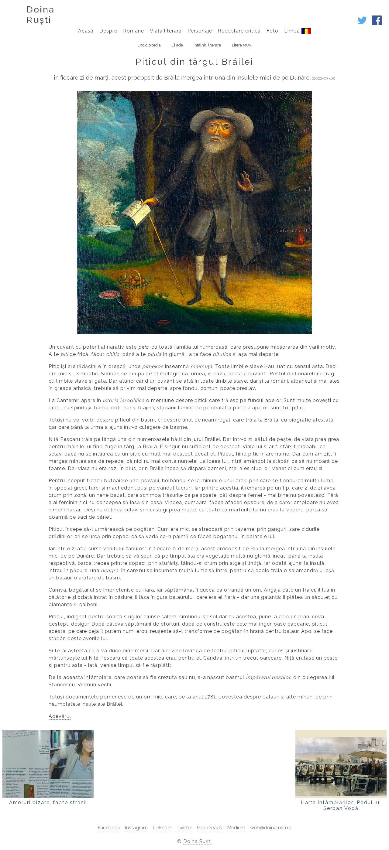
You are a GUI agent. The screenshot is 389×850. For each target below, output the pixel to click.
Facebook (109, 828)
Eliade (177, 45)
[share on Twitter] (362, 23)
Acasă (86, 31)
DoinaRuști (40, 14)
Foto (272, 31)
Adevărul (60, 716)
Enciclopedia (149, 45)
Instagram (136, 828)
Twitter (184, 828)
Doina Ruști (197, 841)
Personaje (200, 31)
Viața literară (165, 31)
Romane (133, 31)
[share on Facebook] (377, 23)
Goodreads (209, 828)
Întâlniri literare (207, 45)
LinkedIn (162, 828)
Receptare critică (239, 31)
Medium (236, 828)
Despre (108, 31)
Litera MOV (242, 45)
